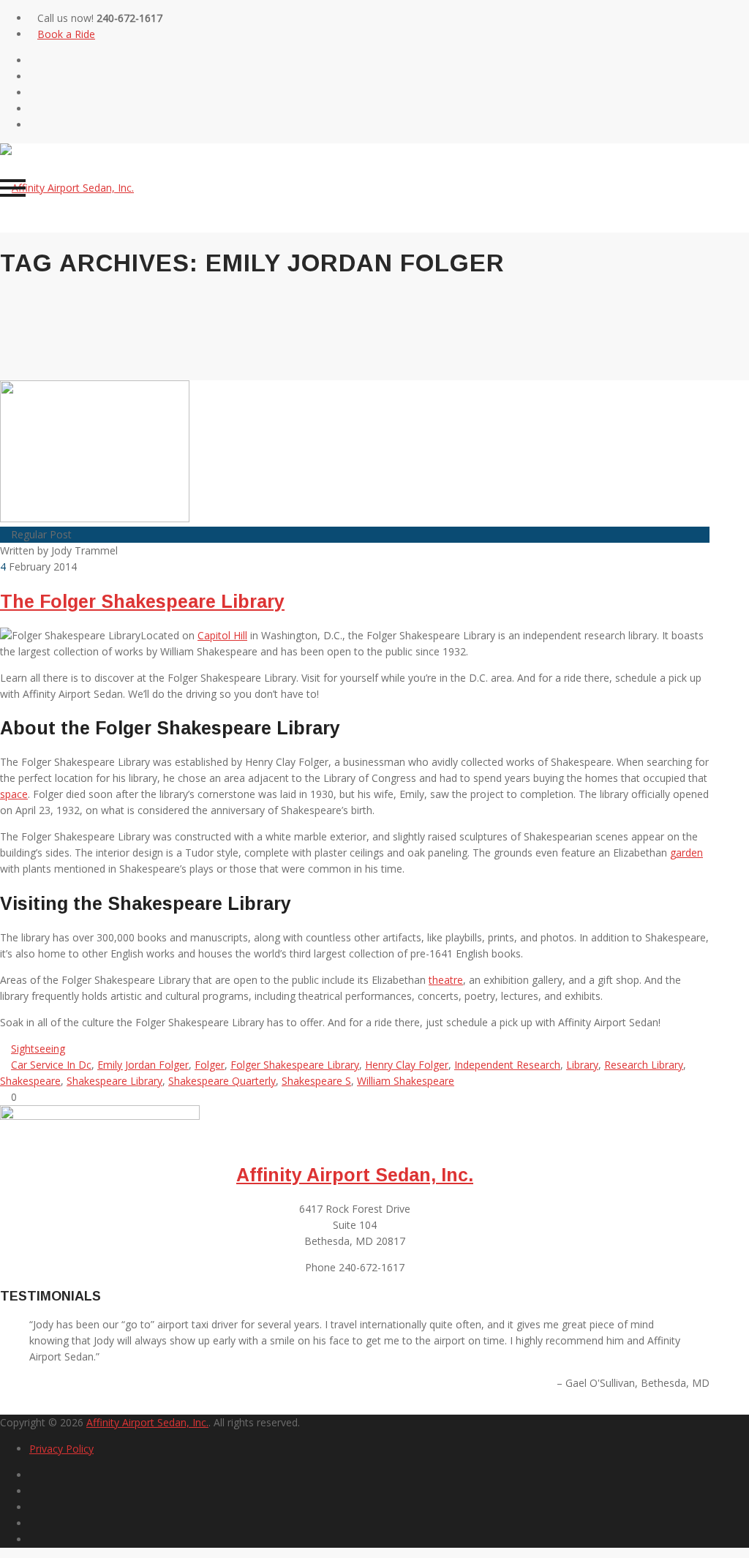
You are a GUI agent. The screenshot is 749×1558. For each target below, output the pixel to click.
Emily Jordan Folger (143, 1065)
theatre (446, 980)
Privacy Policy (61, 1449)
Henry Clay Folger (406, 1065)
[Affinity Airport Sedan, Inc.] (67, 188)
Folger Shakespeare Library (294, 1065)
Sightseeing (38, 1048)
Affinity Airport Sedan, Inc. (354, 1174)
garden (686, 852)
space (14, 794)
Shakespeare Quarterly (222, 1081)
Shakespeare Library (114, 1081)
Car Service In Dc (51, 1065)
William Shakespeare (405, 1081)
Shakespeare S (316, 1081)
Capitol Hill (222, 635)
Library (582, 1065)
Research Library (643, 1065)
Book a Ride (66, 34)
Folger (210, 1065)
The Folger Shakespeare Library (142, 601)
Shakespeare (30, 1081)
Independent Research (507, 1065)
